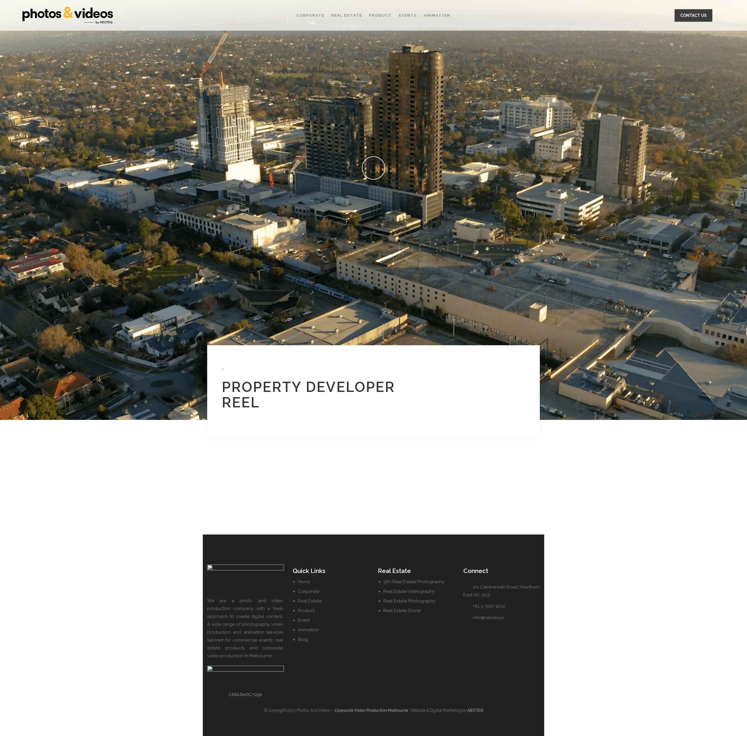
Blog (303, 639)
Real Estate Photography (409, 601)
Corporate (310, 15)
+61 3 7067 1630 (489, 606)
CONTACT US (693, 15)
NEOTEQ (475, 710)
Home (304, 581)
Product (380, 15)
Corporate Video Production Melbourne (371, 710)
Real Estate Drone (402, 610)
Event (304, 620)
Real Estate (346, 15)
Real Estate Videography (409, 591)
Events (408, 15)
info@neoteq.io (488, 617)
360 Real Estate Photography (413, 581)
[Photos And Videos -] (94, 15)
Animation (437, 15)
